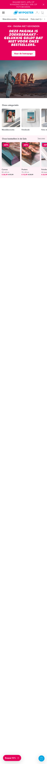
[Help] (41, 758)
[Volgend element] (43, 19)
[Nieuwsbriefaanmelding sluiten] (18, 757)
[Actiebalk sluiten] (43, 4)
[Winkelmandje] (43, 12)
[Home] (23, 13)
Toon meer (41, 138)
